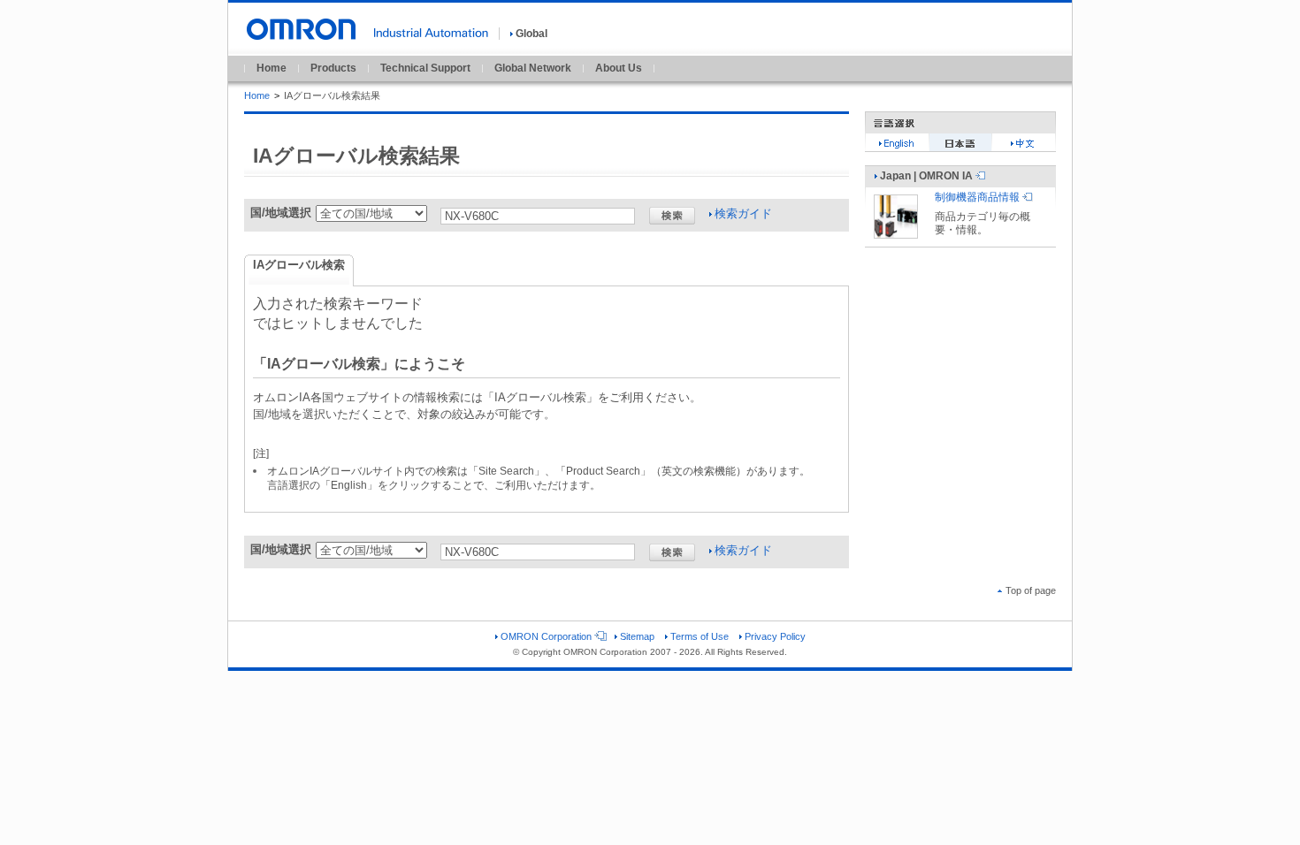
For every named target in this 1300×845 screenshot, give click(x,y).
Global (531, 33)
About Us (618, 68)
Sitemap (637, 636)
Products (333, 68)
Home (271, 68)
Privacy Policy (775, 636)
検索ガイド (743, 213)
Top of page (1031, 590)
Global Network (532, 68)
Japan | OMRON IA (926, 176)
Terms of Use (699, 636)
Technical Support (425, 68)
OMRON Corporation (546, 636)
